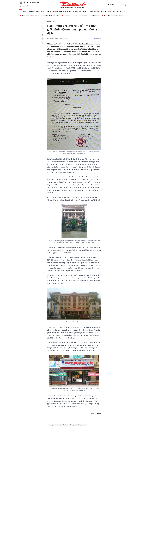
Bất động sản (92, 11)
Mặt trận (32, 11)
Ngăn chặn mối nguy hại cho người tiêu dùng (76, 16)
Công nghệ (100, 11)
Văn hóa (48, 11)
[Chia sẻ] (144, 531)
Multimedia (108, 11)
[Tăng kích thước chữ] (42, 28)
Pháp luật (68, 11)
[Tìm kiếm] (24, 3)
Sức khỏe (61, 11)
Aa (42, 26)
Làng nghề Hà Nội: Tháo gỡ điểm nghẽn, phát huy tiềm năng (40, 16)
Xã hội (38, 11)
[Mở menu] (20, 3)
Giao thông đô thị (118, 11)
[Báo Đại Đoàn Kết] (73, 4)
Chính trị (25, 11)
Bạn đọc (75, 11)
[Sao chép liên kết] (42, 38)
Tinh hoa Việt (83, 11)
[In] (42, 42)
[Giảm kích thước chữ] (42, 24)
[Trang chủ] (20, 11)
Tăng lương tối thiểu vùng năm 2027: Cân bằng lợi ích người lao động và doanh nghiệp (119, 16)
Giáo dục (55, 11)
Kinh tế (43, 11)
